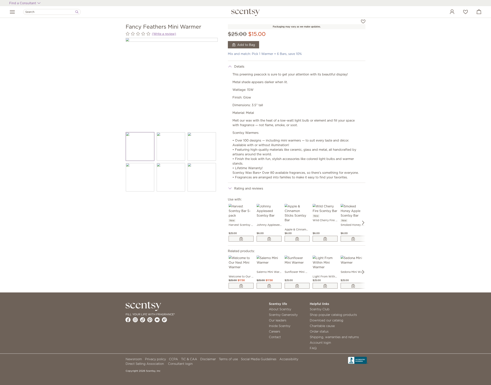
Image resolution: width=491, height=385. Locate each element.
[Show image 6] (201, 177)
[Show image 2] (171, 146)
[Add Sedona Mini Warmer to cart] (353, 286)
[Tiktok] (142, 319)
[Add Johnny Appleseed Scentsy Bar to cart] (269, 239)
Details (239, 66)
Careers (274, 331)
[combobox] (52, 12)
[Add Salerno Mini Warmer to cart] (269, 286)
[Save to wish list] (363, 21)
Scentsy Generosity (283, 315)
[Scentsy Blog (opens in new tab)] (164, 319)
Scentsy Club (320, 309)
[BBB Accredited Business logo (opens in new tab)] (358, 360)
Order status (319, 331)
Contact (275, 337)
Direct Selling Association (145, 364)
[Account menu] (448, 12)
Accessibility (288, 359)
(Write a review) (164, 34)
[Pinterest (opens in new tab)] (150, 319)
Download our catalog (326, 320)
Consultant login (180, 364)
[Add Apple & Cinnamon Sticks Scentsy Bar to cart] (297, 239)
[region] (172, 84)
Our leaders (277, 320)
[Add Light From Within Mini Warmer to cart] (325, 286)
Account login (320, 342)
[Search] (77, 12)
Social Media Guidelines (258, 359)
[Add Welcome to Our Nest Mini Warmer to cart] (241, 286)
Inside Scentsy (279, 326)
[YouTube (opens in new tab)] (157, 319)
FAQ (313, 348)
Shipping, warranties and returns (334, 337)
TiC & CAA (189, 359)
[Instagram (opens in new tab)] (135, 319)
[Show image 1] (140, 146)
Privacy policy (155, 359)
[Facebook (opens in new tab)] (128, 319)
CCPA (173, 359)
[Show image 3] (201, 146)
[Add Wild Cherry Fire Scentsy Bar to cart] (325, 239)
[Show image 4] (140, 177)
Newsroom (134, 359)
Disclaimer (208, 359)
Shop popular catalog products (333, 315)
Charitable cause (322, 326)
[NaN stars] (138, 33)
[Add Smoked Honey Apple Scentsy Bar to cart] (353, 239)
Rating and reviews (248, 188)
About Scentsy (280, 309)
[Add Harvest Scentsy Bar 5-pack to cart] (241, 239)
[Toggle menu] (12, 11)
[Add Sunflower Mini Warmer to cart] (297, 286)
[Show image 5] (171, 177)
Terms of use (228, 359)
